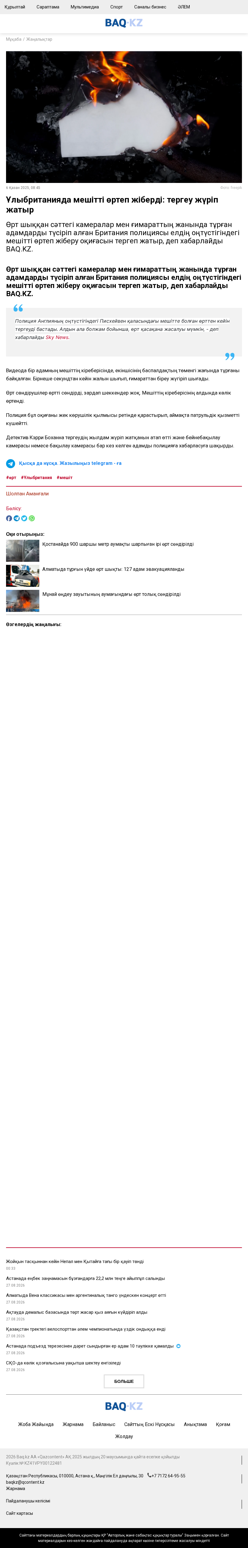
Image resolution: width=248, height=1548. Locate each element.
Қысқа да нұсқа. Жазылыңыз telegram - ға (70, 463)
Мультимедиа (85, 7)
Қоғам (223, 1424)
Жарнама (73, 1424)
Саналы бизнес (150, 7)
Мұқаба (13, 39)
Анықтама (195, 1424)
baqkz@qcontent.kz (25, 1482)
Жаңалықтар (39, 39)
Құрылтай (15, 7)
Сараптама (48, 7)
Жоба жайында (36, 1424)
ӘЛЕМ (184, 7)
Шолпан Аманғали (27, 493)
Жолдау (124, 1436)
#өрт (11, 477)
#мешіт (65, 477)
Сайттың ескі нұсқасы (149, 1424)
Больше (124, 1381)
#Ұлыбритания (36, 477)
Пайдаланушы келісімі (28, 1500)
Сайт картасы (19, 1513)
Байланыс (104, 1424)
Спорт (116, 7)
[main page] (124, 26)
